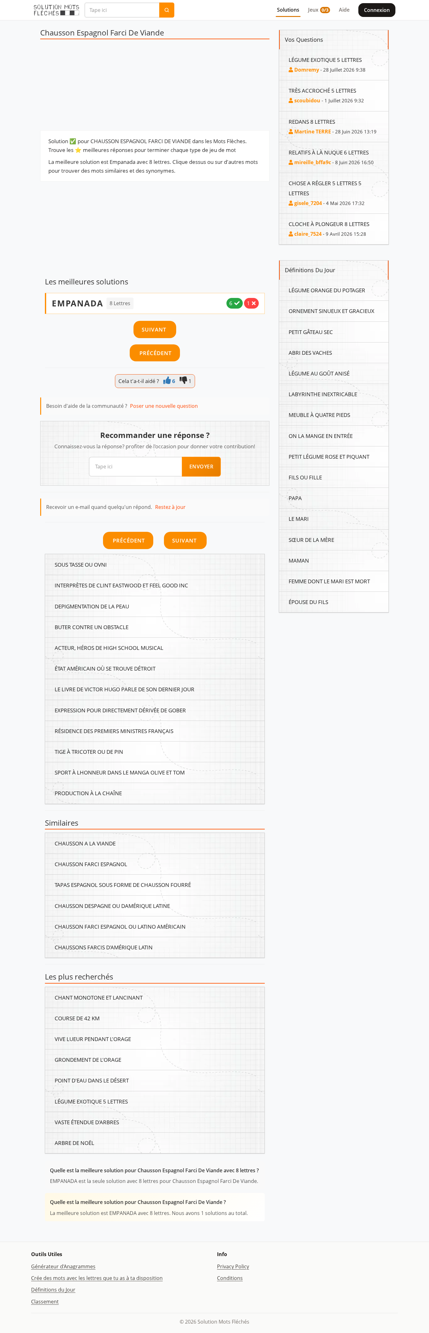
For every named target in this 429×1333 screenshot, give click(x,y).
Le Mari (299, 518)
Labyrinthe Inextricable (323, 394)
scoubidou (306, 100)
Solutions (288, 9)
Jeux (318, 9)
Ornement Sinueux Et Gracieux (331, 311)
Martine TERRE (312, 131)
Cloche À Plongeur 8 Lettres (329, 224)
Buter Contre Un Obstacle (91, 627)
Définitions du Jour (53, 1289)
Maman (299, 560)
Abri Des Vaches (310, 352)
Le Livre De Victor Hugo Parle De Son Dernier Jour (124, 689)
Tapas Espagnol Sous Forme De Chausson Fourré (123, 884)
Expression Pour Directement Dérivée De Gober (120, 710)
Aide (344, 9)
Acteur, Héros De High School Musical (109, 647)
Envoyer (201, 466)
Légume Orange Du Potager (327, 290)
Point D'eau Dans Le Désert (92, 1080)
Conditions (230, 1278)
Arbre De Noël (74, 1143)
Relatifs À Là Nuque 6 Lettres (329, 152)
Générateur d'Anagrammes (63, 1266)
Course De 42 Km (77, 1018)
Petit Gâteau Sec (311, 332)
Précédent (155, 353)
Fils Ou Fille (305, 477)
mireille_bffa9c (312, 162)
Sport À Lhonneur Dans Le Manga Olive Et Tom (120, 772)
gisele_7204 (307, 203)
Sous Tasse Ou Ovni (81, 564)
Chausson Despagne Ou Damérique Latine (112, 905)
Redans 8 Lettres (312, 121)
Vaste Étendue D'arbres (87, 1122)
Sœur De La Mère (311, 539)
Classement (45, 1301)
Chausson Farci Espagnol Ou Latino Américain (120, 926)
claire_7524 (307, 233)
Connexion (377, 10)
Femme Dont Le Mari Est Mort (329, 581)
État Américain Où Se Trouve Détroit (105, 668)
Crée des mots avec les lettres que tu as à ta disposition (97, 1278)
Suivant (155, 329)
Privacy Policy (233, 1266)
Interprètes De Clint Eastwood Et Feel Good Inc (121, 585)
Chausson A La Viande (85, 843)
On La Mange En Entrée (321, 436)
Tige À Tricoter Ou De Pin (89, 751)
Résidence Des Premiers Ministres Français (114, 731)
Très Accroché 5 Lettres (322, 90)
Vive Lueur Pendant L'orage (93, 1039)
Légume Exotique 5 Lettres (91, 1101)
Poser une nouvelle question (164, 405)
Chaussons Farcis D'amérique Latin (104, 947)
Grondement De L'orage (88, 1059)
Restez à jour (170, 507)
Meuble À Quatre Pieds (319, 414)
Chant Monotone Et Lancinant (99, 997)
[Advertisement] (155, 86)
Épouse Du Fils (308, 602)
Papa (295, 498)
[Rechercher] (166, 10)
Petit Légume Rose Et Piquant (329, 456)
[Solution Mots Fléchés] (56, 10)
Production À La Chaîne (88, 793)
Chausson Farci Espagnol (91, 864)
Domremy (306, 69)
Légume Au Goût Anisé (319, 373)
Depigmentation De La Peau (92, 606)
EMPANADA (77, 303)
